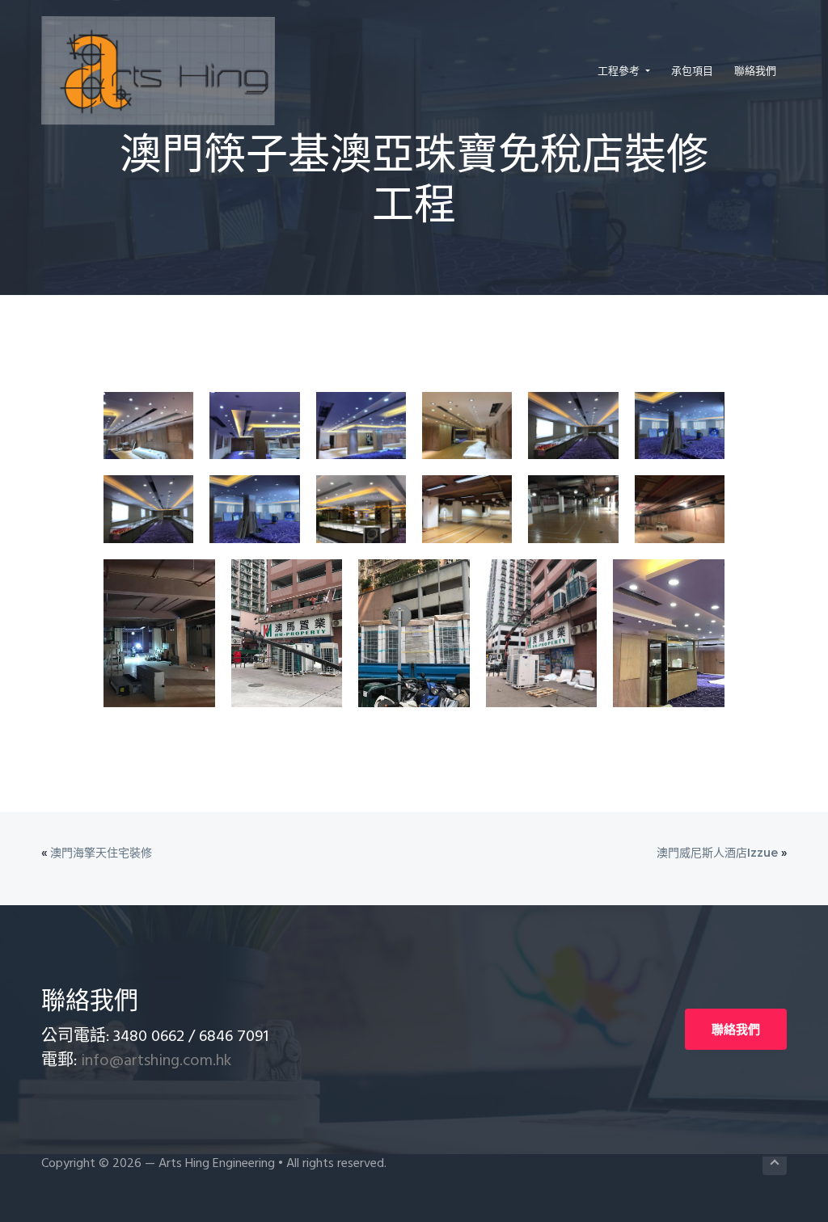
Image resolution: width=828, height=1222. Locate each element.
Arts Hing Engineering (216, 1163)
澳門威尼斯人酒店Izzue (717, 852)
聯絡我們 (736, 1029)
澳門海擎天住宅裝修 (101, 852)
